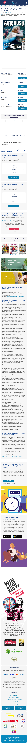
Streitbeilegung (7, 740)
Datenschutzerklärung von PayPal (15, 686)
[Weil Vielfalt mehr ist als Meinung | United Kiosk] (14, 2)
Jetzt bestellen (9, 480)
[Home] (1, 5)
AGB (7, 739)
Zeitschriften (4, 5)
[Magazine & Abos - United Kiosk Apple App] (8, 535)
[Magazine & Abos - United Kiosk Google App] (18, 535)
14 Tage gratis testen (13, 177)
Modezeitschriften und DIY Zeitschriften (15, 296)
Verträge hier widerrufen (8, 708)
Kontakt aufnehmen (14, 697)
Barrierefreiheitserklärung (18, 740)
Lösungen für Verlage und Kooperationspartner (14, 704)
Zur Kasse (23, 78)
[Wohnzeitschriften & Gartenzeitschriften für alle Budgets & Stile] (14, 264)
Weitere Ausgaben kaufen (13, 120)
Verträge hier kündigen (20, 708)
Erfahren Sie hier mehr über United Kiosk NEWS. (12, 456)
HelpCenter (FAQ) (14, 695)
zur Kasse (14, 206)
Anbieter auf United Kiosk (14, 702)
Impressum (18, 739)
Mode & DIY (10, 5)
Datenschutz (12, 739)
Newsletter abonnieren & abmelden (14, 699)
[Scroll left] (6, 121)
